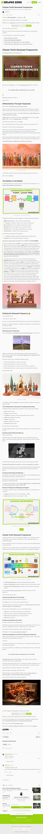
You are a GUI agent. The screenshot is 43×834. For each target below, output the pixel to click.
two (20, 85)
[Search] (28, 2)
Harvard (16, 402)
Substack (16, 831)
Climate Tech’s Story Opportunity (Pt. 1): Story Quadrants (17, 42)
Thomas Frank (5, 117)
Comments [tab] (5, 744)
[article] (21, 790)
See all (4, 810)
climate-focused (24, 85)
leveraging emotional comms (25, 721)
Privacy (20, 826)
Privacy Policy (29, 810)
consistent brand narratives (11, 721)
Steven (12, 85)
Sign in (39, 2)
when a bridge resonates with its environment (22, 333)
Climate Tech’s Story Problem (10, 38)
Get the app (27, 829)
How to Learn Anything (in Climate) (11, 788)
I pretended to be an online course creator (18, 106)
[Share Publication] (30, 2)
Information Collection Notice (21, 810)
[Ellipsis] (40, 754)
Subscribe (34, 2)
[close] (31, 792)
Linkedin (35, 726)
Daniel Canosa (18, 119)
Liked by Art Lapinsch (9, 755)
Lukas (16, 711)
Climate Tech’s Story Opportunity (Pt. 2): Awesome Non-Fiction (18, 44)
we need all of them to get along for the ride (20, 674)
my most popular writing (17, 723)
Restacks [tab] (9, 744)
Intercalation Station (15, 586)
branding (24, 632)
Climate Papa (12, 584)
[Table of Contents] (1, 417)
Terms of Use (27, 809)
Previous (6, 736)
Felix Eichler (7, 764)
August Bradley (25, 117)
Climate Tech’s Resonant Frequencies (12, 40)
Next (37, 736)
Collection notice (28, 826)
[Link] (1, 50)
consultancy (12, 23)
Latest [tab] (6, 785)
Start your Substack (18, 829)
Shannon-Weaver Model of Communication (12, 185)
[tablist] (6, 744)
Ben (14, 711)
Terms (23, 826)
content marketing (17, 632)
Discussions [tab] (10, 785)
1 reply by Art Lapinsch (10, 761)
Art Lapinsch (7, 11)
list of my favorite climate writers (13, 590)
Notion (20, 122)
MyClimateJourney (12, 582)
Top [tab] (3, 785)
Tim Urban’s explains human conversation (11, 241)
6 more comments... (5, 779)
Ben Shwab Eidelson (8, 754)
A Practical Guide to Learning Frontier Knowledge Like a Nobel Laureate (15, 789)
